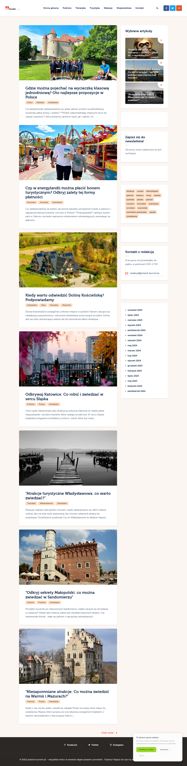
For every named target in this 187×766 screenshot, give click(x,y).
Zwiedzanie (53, 102)
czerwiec (135, 320)
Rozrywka (31, 202)
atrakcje (130, 191)
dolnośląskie (152, 191)
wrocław (131, 208)
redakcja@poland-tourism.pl (144, 273)
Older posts (108, 732)
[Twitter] (173, 8)
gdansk (130, 195)
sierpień (134, 340)
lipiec (133, 315)
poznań (149, 199)
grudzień (135, 366)
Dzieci (29, 102)
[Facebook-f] (166, 8)
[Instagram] (179, 8)
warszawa (153, 203)
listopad (135, 371)
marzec (134, 350)
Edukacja (40, 102)
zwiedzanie (132, 216)
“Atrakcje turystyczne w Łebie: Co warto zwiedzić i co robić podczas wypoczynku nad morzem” (144, 73)
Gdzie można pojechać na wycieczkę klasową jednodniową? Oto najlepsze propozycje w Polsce (67, 92)
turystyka (141, 203)
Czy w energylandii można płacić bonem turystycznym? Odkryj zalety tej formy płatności (62, 192)
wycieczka (142, 208)
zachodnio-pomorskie (137, 212)
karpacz (139, 195)
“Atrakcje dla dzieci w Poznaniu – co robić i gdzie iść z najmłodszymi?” (143, 52)
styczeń (134, 325)
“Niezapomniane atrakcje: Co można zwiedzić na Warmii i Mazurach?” (67, 694)
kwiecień (135, 386)
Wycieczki (66, 305)
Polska (42, 404)
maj (132, 345)
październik (137, 330)
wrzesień (135, 310)
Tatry (43, 305)
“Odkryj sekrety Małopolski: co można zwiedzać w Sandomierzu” (60, 594)
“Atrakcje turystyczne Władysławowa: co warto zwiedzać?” (141, 97)
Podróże (30, 404)
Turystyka (44, 202)
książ (148, 195)
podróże (130, 199)
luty (132, 355)
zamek (152, 212)
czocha (140, 191)
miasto (157, 195)
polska (140, 199)
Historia (30, 602)
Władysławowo (46, 503)
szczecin (130, 203)
